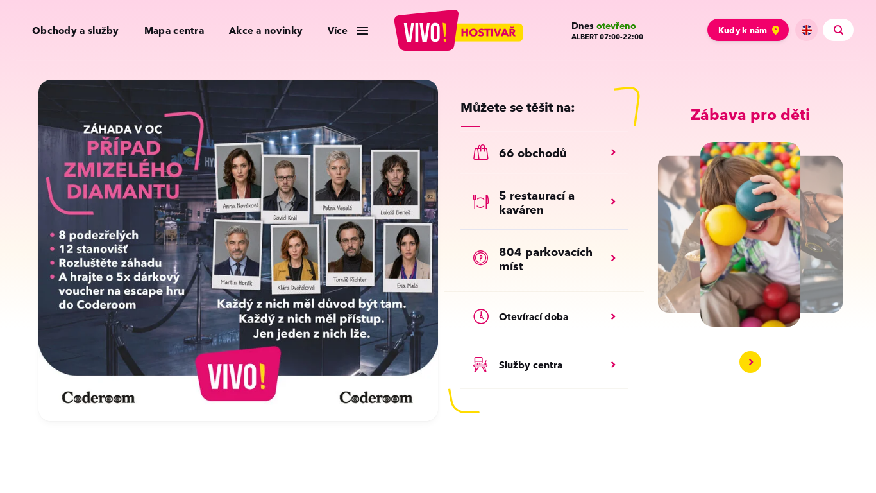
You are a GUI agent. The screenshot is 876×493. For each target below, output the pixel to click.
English (806, 30)
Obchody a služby (75, 30)
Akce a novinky (266, 30)
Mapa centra (174, 30)
